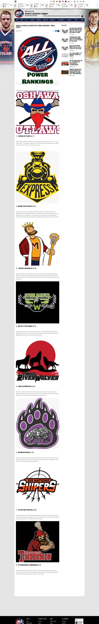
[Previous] (1, 6)
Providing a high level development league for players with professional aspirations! (63, 16)
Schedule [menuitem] (32, 19)
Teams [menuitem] (77, 20)
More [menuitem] (83, 20)
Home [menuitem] (17, 19)
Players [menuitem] (69, 20)
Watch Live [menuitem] (45, 19)
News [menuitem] (22, 19)
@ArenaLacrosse (53, 621)
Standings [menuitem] (39, 19)
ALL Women (64, 621)
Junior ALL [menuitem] (53, 20)
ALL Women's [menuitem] (61, 20)
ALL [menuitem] (26, 20)
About (27, 621)
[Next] (98, 6)
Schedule (40, 621)
